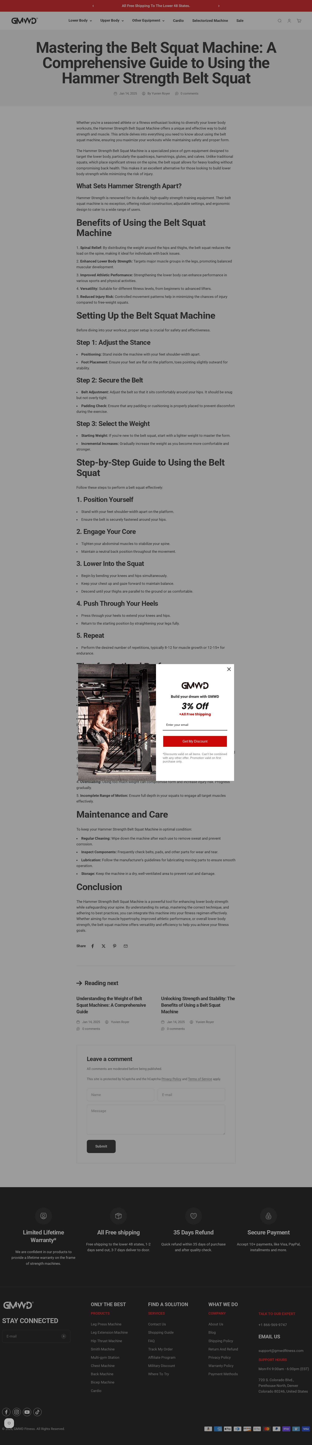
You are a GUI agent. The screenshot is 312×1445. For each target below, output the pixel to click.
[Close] (229, 669)
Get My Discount (195, 741)
